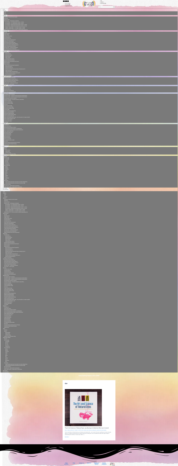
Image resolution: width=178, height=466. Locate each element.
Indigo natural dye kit (8, 70)
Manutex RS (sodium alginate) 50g (10, 110)
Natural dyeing (7, 150)
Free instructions (5, 189)
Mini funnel (6, 141)
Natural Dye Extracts (8, 237)
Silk (6, 174)
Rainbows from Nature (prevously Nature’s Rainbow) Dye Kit (15, 251)
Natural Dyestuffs (8, 56)
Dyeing (5, 148)
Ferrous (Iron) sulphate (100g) (9, 108)
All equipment (6, 124)
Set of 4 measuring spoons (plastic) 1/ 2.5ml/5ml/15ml (13, 128)
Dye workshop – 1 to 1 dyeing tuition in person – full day (14, 23)
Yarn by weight (6, 157)
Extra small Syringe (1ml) (8, 132)
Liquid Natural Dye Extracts (9, 58)
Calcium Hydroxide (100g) (8, 103)
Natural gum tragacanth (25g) (9, 113)
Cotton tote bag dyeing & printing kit (10, 46)
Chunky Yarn (7, 346)
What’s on (4, 15)
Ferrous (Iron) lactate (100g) (8, 289)
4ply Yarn (6, 160)
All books (5, 147)
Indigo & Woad (6, 34)
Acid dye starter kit (7, 37)
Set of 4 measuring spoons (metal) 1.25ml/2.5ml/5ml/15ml (13, 129)
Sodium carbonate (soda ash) (9, 115)
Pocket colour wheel (7, 308)
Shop (5, 194)
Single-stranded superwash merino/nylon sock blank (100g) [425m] (16, 181)
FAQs (74, 463)
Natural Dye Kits (7, 33)
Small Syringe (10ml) (7, 133)
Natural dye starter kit (8, 66)
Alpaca (6, 166)
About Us (89, 463)
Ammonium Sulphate (7, 100)
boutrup (85, 430)
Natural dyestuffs (7, 62)
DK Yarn (6, 161)
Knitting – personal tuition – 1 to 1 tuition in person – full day (15, 28)
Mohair (6, 355)
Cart (5, 13)
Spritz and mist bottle (7, 138)
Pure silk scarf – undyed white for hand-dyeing (11, 185)
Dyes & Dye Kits (5, 213)
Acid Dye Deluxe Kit (7, 38)
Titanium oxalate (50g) (7, 303)
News (66, 430)
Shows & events (7, 19)
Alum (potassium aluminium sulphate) (10, 98)
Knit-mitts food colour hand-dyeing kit (10, 48)
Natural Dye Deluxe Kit (9, 67)
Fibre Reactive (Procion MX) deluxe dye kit (11, 80)
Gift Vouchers (5, 188)
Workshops (6, 18)
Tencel (6, 176)
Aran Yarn (7, 162)
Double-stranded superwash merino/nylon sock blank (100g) (15, 365)
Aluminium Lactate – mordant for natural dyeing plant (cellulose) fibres (15, 96)
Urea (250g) (6, 122)
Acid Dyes (4, 85)
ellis (95, 430)
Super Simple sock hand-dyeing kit (10, 39)
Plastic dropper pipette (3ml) (8, 313)
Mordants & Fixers (6, 93)
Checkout (5, 14)
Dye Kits (5, 32)
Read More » (67, 436)
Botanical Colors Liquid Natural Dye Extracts (11, 61)
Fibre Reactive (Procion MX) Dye (8, 76)
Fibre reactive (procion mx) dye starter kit (10, 43)
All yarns (5, 156)
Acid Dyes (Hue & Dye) (8, 86)
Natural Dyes (5, 51)
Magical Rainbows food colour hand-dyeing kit (11, 232)
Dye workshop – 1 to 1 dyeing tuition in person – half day (14, 204)
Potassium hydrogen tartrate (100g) (10, 114)
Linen (6, 171)
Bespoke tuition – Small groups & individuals (11, 20)
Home (4, 9)
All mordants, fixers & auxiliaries (9, 94)
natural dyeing (103, 430)
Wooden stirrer (6, 327)
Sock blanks (6, 180)
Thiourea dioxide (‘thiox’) (8, 119)
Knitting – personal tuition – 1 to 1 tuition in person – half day (15, 27)
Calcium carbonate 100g (8, 284)
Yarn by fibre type (7, 165)
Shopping (4, 10)
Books (4, 146)
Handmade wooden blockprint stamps (10, 143)
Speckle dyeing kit (7, 136)
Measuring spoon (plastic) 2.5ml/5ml (10, 127)
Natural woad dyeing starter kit (10, 256)
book (82, 430)
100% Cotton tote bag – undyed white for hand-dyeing (13, 186)
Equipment (4, 123)
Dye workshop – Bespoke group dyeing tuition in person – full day (16, 208)
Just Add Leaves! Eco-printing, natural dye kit (12, 72)
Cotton (6, 170)
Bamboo (6, 167)
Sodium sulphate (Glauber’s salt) (9, 118)
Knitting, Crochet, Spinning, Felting (10, 336)
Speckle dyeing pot (7, 137)
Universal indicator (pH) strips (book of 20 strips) (12, 142)
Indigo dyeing (7, 151)
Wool (6, 179)
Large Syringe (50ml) (7, 317)
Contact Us (81, 463)
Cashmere (7, 169)
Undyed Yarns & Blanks (6, 155)
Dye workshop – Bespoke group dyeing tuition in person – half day (16, 24)
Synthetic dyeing (8, 152)
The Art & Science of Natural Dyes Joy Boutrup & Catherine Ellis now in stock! (87, 428)
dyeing (93, 430)
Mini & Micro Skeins (7, 184)
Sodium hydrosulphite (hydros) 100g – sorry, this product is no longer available (17, 117)
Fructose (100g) (6, 109)
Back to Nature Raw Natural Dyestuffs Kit (12, 65)
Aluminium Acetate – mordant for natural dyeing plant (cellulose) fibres (15, 95)
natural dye (99, 430)
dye (87, 430)
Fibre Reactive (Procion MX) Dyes (9, 42)
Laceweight (7, 341)
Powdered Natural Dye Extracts (9, 242)
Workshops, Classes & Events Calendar (10, 199)
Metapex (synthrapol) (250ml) (9, 294)
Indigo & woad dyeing (7, 75)
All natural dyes (6, 52)
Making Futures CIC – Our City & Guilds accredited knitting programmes (16, 29)
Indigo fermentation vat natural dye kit (11, 71)
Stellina (6, 175)
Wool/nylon (7, 360)
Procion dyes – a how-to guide (9, 84)
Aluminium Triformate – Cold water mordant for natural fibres (14, 99)
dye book (90, 430)
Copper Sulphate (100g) (8, 105)
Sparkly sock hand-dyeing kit (9, 90)
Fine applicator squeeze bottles (9, 322)
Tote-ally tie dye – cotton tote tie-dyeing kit (11, 47)
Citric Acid (6, 104)
